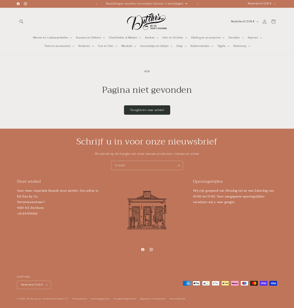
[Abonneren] (178, 165)
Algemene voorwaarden (153, 298)
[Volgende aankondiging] (197, 4)
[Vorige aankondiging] (96, 4)
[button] (21, 21)
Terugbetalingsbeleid (124, 298)
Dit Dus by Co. (34, 299)
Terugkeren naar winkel (147, 110)
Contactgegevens (100, 298)
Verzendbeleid (177, 298)
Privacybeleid (79, 298)
